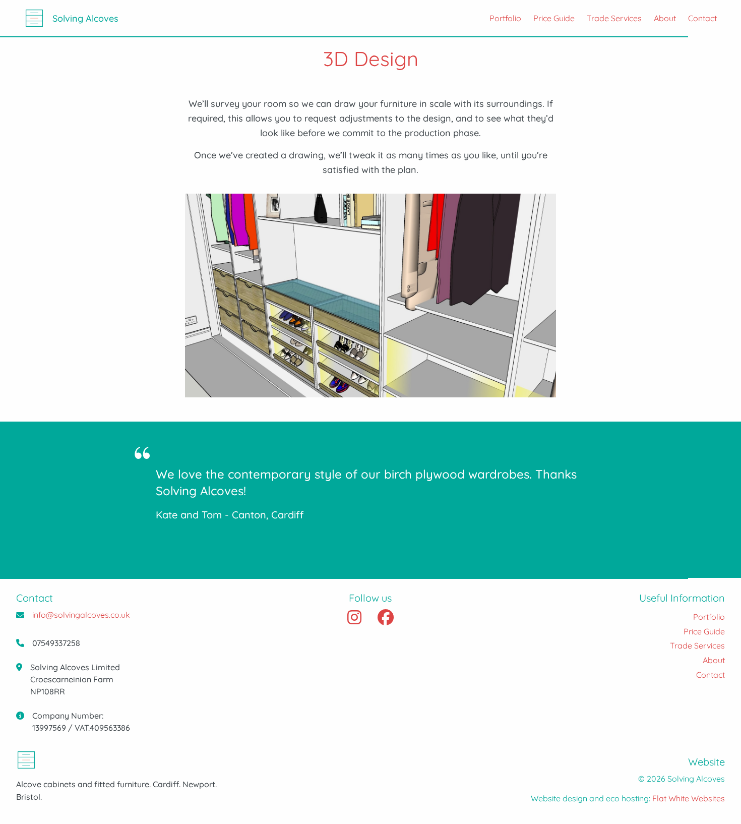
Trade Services (614, 18)
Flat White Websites (688, 798)
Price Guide (554, 18)
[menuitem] (499, 18)
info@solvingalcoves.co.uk (81, 615)
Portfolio (505, 18)
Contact (702, 18)
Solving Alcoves (85, 18)
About (665, 18)
